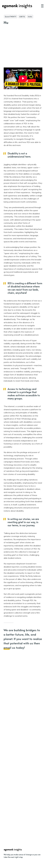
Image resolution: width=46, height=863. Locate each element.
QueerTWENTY (10, 17)
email (7, 648)
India (30, 17)
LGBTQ (22, 17)
